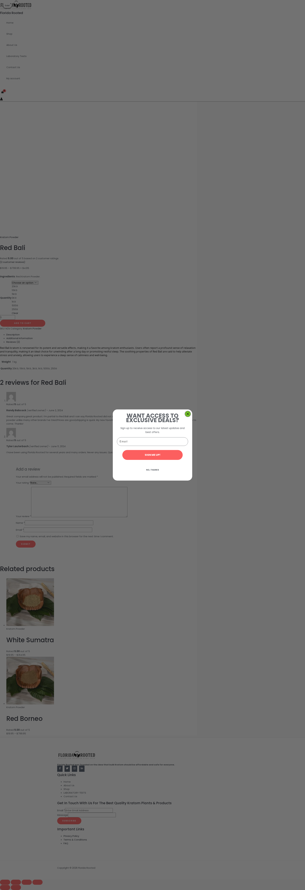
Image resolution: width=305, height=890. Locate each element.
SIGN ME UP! (152, 455)
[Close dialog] (188, 414)
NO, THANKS (152, 469)
